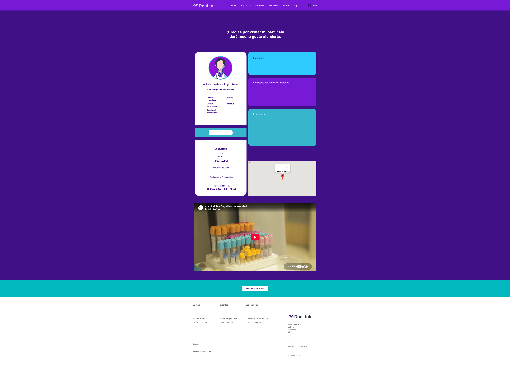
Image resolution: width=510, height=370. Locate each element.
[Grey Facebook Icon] (290, 341)
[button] (220, 120)
